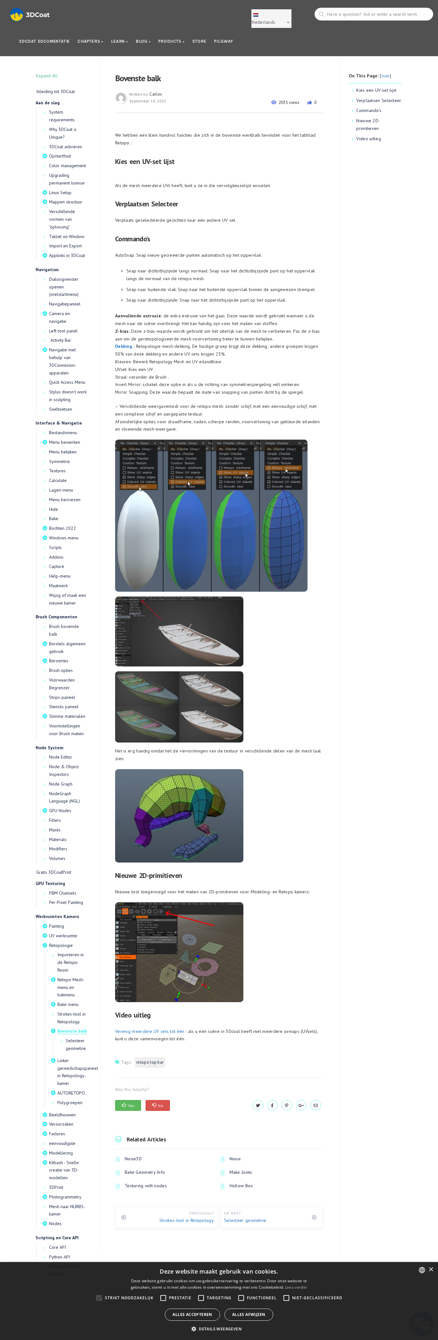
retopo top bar (150, 1062)
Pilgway (223, 41)
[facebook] (272, 1105)
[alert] (219, 1301)
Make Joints (241, 1172)
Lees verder (296, 1287)
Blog (142, 41)
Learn (118, 41)
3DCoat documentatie (44, 41)
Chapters (89, 41)
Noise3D (133, 1159)
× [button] (430, 1269)
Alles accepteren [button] (192, 1314)
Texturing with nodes (146, 1186)
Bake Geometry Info (145, 1172)
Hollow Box (241, 1186)
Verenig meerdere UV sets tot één (150, 1031)
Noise (235, 1159)
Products (170, 41)
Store (199, 41)
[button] (219, 1329)
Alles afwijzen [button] (248, 1314)
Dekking (123, 346)
